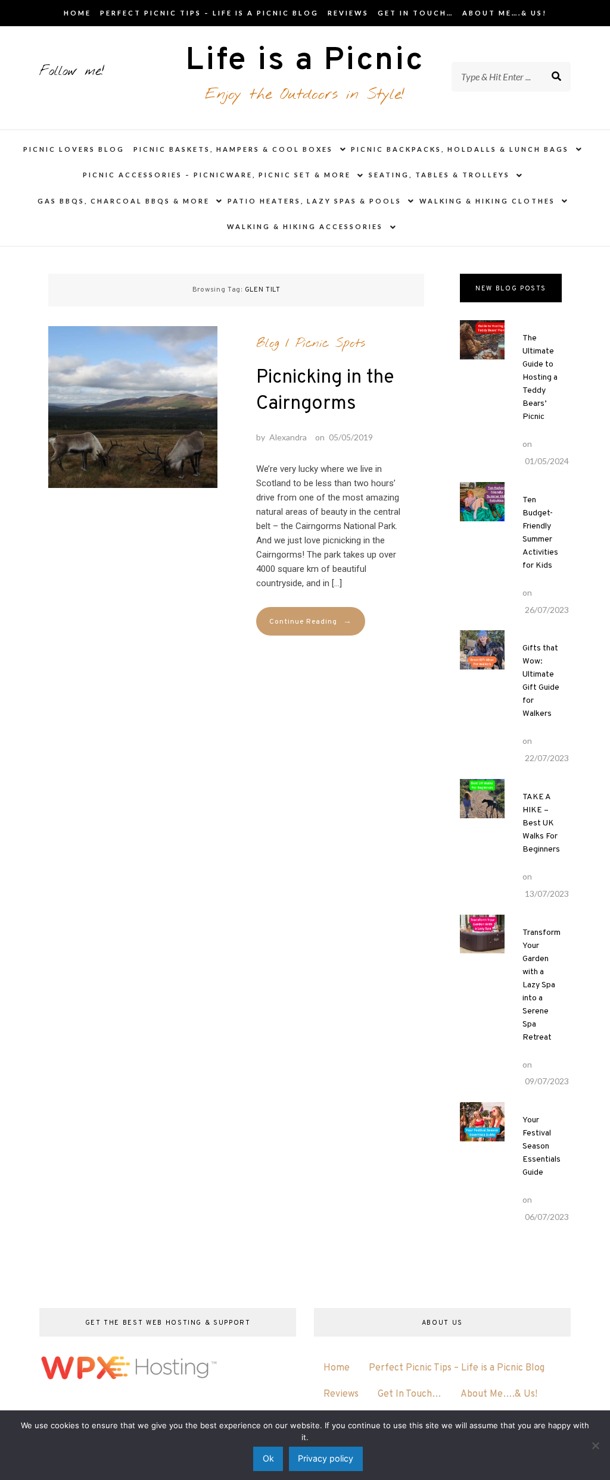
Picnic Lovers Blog (74, 149)
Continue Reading (310, 621)
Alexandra (288, 437)
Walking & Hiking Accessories (305, 226)
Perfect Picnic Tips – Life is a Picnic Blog (209, 13)
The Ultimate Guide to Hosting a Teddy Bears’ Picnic (540, 377)
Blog (267, 343)
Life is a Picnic (304, 61)
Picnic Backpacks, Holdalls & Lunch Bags (460, 149)
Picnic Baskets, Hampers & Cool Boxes (233, 149)
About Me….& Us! (504, 13)
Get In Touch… (415, 13)
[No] (595, 1445)
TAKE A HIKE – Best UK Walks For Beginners (541, 823)
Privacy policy (325, 1458)
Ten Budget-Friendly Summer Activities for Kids (540, 533)
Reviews (348, 13)
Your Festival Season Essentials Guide (541, 1146)
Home (77, 13)
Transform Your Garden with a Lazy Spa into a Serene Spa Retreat (541, 985)
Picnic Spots (330, 343)
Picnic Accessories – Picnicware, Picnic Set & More (217, 175)
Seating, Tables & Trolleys (439, 175)
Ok (268, 1458)
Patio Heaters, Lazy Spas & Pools (315, 201)
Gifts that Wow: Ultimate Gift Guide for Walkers (540, 681)
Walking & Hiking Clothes (487, 201)
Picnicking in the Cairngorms (325, 391)
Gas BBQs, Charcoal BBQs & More (124, 201)
